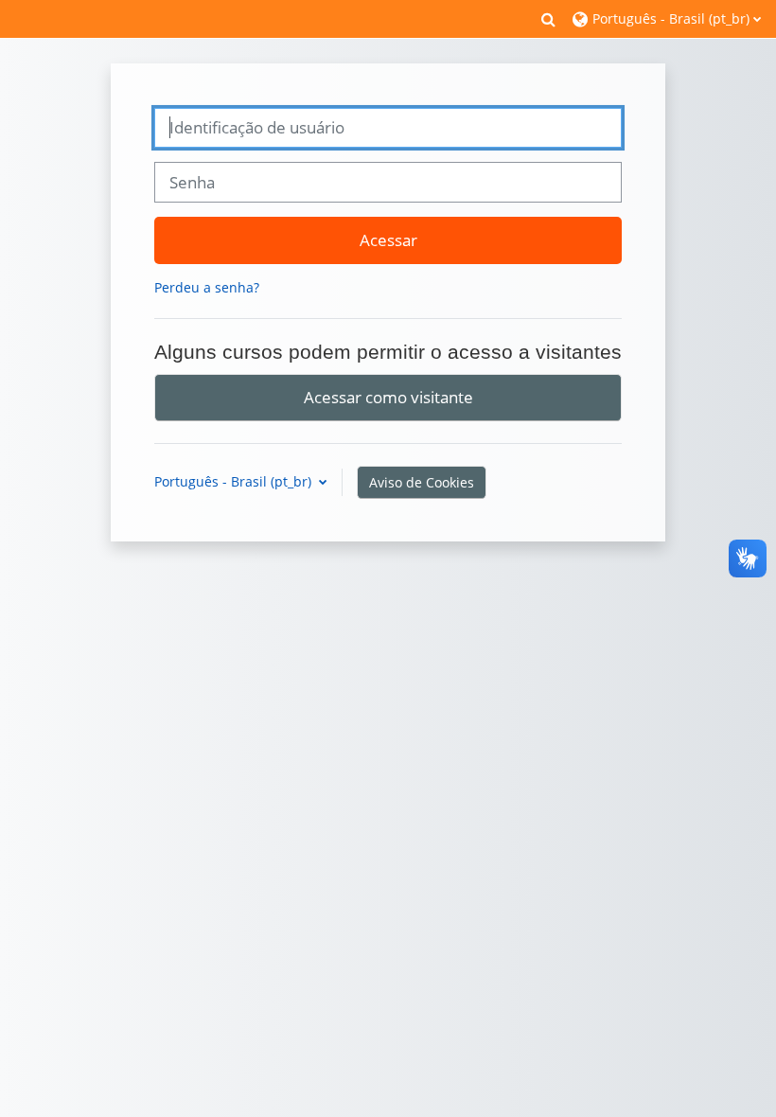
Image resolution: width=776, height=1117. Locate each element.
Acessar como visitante (388, 396)
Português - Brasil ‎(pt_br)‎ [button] (234, 481)
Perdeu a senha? (206, 287)
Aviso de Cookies (421, 482)
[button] (548, 19)
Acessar (388, 239)
